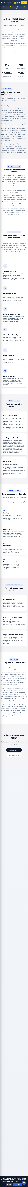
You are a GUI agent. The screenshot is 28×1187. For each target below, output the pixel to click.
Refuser (9, 1184)
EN (17, 2)
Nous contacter (13, 750)
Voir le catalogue (14, 755)
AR (19, 2)
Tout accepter (17, 1184)
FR (14, 2)
